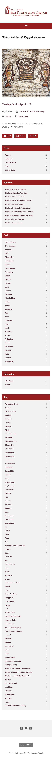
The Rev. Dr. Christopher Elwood (18, 200)
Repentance (9, 624)
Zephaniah (9, 361)
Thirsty (8, 680)
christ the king (10, 434)
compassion (9, 456)
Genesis (8, 291)
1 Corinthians (10, 242)
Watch (21, 136)
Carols (7, 423)
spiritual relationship (13, 661)
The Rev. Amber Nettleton (15, 189)
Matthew (8, 331)
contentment (10, 464)
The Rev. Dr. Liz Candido (15, 204)
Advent (8, 155)
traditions (8, 687)
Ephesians (9, 272)
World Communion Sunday (15, 706)
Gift (6, 497)
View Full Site (26, 745)
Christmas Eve (11, 441)
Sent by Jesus (10, 170)
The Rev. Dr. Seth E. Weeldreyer (32, 112)
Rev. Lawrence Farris (13, 631)
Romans (8, 350)
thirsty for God (11, 683)
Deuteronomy (10, 268)
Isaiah (21, 116)
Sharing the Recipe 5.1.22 (16, 104)
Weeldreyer (9, 694)
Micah (7, 335)
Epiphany (8, 159)
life (6, 560)
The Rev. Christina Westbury (16, 193)
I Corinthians (10, 298)
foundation (9, 490)
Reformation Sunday (13, 616)
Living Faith (10, 564)
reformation (10, 612)
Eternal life (9, 471)
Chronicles (9, 257)
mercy (7, 579)
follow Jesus (9, 482)
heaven (7, 501)
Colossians (9, 261)
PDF (34, 136)
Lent (6, 166)
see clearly (9, 646)
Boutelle (8, 419)
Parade (8, 586)
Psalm (7, 343)
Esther (7, 276)
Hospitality (9, 519)
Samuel (8, 358)
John (26, 116)
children (8, 426)
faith (6, 478)
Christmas (9, 381)
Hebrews (8, 294)
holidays (8, 508)
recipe (7, 609)
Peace (7, 590)
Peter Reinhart (11, 594)
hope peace (9, 516)
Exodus (8, 279)
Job (6, 313)
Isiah (7, 534)
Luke (7, 324)
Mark (7, 328)
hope (7, 512)
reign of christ (10, 620)
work (7, 702)
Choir (7, 430)
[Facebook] (21, 728)
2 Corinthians (10, 246)
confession (9, 460)
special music (10, 657)
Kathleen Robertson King (15, 545)
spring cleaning (11, 665)
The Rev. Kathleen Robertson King (19, 215)
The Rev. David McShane (15, 197)
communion (9, 452)
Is (5, 527)
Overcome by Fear (12, 583)
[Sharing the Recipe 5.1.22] (26, 95)
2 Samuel (8, 250)
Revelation (9, 346)
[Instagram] (30, 728)
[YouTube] (26, 728)
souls (7, 653)
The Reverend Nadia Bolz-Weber (18, 676)
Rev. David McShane (13, 627)
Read (8, 136)
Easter (8, 116)
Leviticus (8, 320)
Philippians (9, 339)
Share (7, 650)
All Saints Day (10, 411)
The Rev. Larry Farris (14, 223)
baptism (8, 415)
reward (8, 635)
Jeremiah (8, 309)
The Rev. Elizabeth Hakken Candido (19, 212)
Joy (6, 542)
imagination (9, 523)
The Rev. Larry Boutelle (14, 219)
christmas (9, 437)
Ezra (7, 287)
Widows (8, 698)
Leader (8, 549)
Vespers (8, 691)
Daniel (7, 265)
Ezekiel (8, 283)
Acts (6, 253)
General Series (10, 162)
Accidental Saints (11, 404)
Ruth (7, 354)
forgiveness (9, 486)
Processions (9, 601)
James (7, 305)
